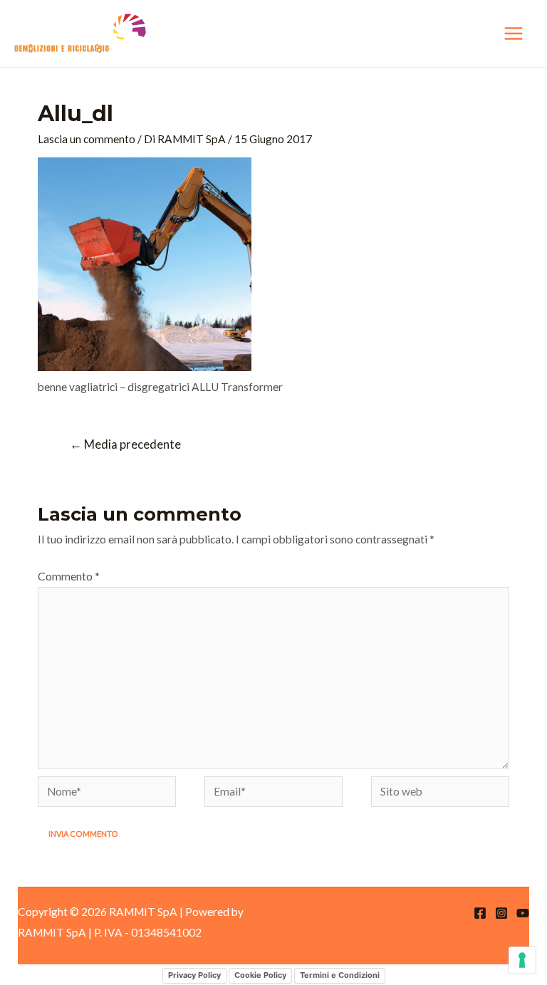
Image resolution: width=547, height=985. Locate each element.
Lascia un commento (86, 138)
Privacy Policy (194, 975)
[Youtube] (522, 913)
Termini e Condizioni (340, 975)
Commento (69, 576)
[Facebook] (480, 913)
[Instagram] (501, 913)
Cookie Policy (260, 975)
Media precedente (125, 444)
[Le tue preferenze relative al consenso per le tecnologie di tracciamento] (522, 960)
